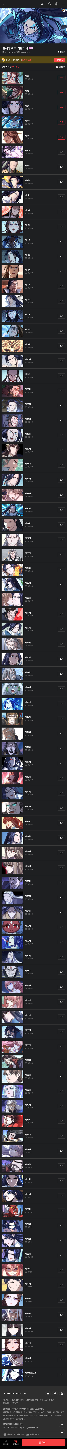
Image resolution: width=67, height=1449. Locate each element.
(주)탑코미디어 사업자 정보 (13, 1424)
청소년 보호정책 (32, 1400)
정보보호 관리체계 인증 (15, 1434)
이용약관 (6, 1400)
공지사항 (6, 1403)
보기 (61, 152)
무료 (61, 77)
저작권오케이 (34, 1434)
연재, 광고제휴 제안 (47, 1400)
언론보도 (15, 1403)
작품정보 (61, 52)
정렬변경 (62, 67)
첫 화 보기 (43, 1442)
